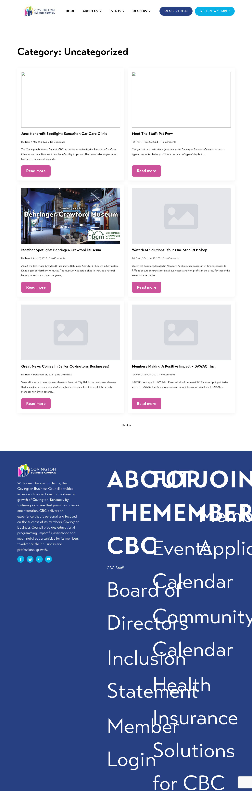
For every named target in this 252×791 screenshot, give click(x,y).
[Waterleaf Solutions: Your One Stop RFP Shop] (181, 216)
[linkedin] (39, 559)
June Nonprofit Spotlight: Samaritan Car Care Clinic (64, 134)
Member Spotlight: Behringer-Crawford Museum (61, 250)
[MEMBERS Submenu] (150, 11)
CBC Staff (115, 568)
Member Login (143, 743)
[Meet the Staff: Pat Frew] (181, 100)
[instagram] (30, 559)
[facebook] (20, 559)
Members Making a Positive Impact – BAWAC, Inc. (174, 366)
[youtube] (48, 559)
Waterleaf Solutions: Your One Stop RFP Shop (169, 250)
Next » (126, 425)
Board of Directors (148, 606)
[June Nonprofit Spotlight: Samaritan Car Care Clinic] (70, 100)
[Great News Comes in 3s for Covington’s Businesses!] (70, 332)
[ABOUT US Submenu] (102, 11)
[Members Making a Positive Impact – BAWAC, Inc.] (181, 332)
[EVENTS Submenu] (125, 11)
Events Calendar (192, 565)
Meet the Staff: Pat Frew (152, 134)
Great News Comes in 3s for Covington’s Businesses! (65, 366)
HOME (70, 11)
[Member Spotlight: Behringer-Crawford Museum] (70, 216)
